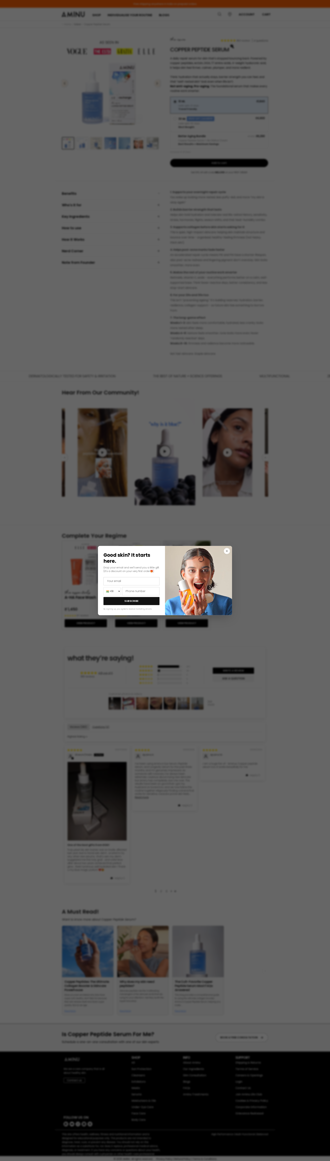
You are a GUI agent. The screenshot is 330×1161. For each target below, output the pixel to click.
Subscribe (131, 601)
